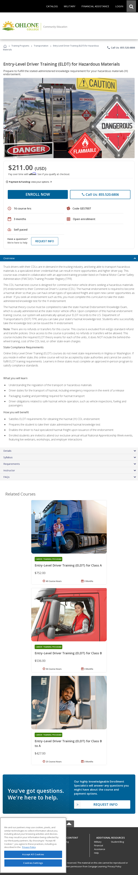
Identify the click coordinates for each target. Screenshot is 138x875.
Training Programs (20, 45)
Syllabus (8, 457)
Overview (9, 258)
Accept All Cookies (33, 854)
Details (7, 450)
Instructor (9, 470)
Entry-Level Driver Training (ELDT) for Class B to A (68, 743)
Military (97, 841)
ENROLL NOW (38, 194)
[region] (33, 845)
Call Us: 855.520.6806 (121, 47)
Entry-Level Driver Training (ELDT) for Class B (68, 653)
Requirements (11, 463)
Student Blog (117, 841)
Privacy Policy (114, 866)
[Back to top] (69, 836)
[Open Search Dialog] (131, 6)
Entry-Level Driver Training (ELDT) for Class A (68, 565)
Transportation (41, 45)
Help (96, 852)
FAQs (6, 477)
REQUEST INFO (44, 241)
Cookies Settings (33, 862)
